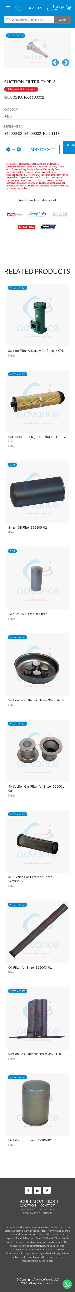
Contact (47, 1205)
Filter (11, 355)
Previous (55, 63)
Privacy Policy (49, 1209)
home (24, 1201)
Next (65, 63)
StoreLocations (53, 8)
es (40, 8)
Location (28, 1205)
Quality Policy (26, 1209)
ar (31, 8)
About (38, 1201)
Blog (51, 1201)
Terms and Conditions (37, 1213)
